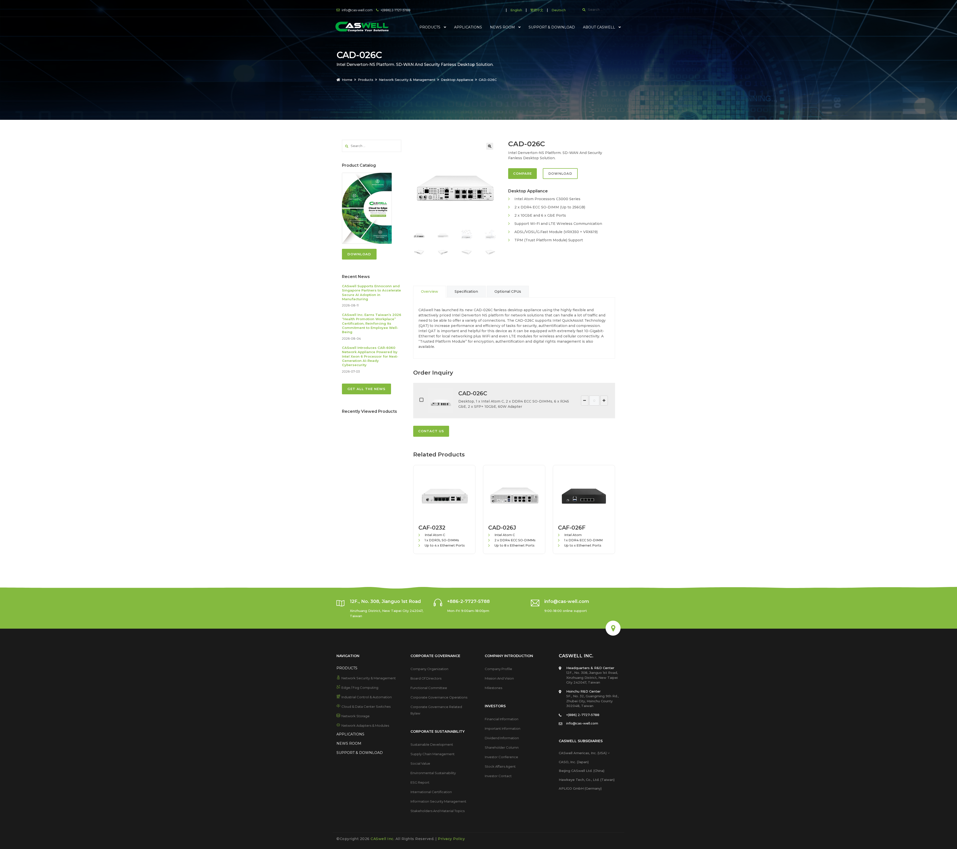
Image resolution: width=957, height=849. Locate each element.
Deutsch (559, 10)
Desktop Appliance (457, 80)
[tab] (429, 291)
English (516, 10)
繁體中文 (536, 10)
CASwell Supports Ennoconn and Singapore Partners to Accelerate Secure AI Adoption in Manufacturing (371, 292)
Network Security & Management (407, 80)
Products (365, 80)
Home (347, 80)
